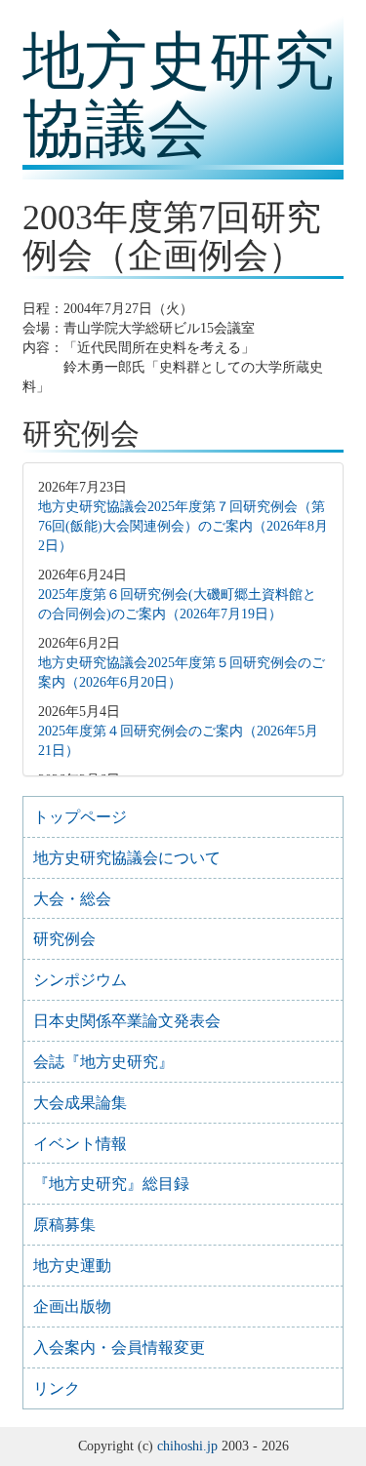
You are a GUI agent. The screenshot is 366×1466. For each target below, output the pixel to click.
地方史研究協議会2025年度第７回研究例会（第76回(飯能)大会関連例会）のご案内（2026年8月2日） (183, 526)
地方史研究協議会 (178, 95)
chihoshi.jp (187, 1446)
